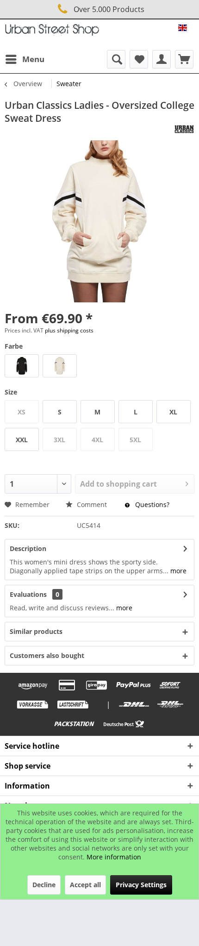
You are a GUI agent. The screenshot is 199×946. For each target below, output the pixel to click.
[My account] (161, 59)
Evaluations (28, 594)
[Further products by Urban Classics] (184, 129)
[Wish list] (139, 59)
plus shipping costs (69, 330)
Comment (92, 504)
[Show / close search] (116, 59)
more (177, 570)
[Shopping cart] (184, 59)
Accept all (85, 884)
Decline (44, 884)
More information (114, 856)
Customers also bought (47, 655)
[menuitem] (24, 59)
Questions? (151, 504)
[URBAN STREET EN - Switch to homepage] (52, 32)
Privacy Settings (141, 884)
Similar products (36, 631)
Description (28, 548)
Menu (33, 59)
